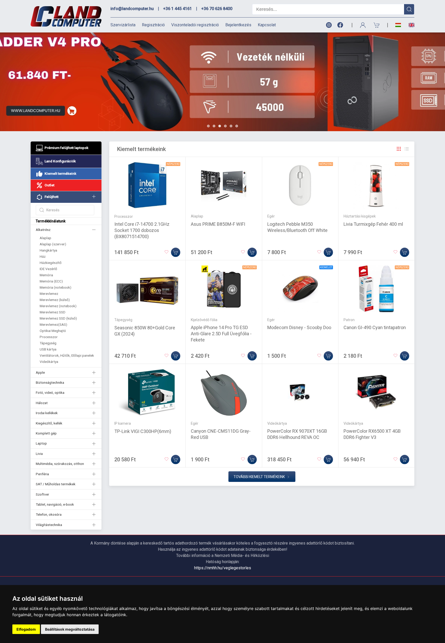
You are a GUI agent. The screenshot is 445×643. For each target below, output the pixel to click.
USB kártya (48, 349)
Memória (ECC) (51, 281)
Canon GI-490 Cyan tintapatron (375, 327)
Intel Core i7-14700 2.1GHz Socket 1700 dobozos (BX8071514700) (141, 230)
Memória (46, 275)
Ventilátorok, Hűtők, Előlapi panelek (67, 355)
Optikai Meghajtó (53, 331)
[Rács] (398, 149)
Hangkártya (48, 250)
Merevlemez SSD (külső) (58, 318)
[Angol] (409, 25)
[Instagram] (328, 25)
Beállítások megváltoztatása (70, 629)
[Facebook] (341, 25)
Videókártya (49, 362)
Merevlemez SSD (52, 312)
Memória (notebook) (55, 287)
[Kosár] (377, 25)
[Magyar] (398, 25)
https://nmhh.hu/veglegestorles (222, 567)
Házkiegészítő (51, 263)
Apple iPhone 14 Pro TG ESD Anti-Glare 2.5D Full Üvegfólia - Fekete (221, 334)
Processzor (49, 337)
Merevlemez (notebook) (58, 306)
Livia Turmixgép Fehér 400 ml (373, 224)
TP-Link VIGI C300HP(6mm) (142, 431)
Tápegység (48, 343)
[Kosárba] (175, 252)
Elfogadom (26, 629)
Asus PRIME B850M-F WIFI (218, 224)
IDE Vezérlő (48, 269)
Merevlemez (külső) (55, 300)
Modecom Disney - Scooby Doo (299, 327)
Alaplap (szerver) (53, 244)
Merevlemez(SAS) (53, 324)
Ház (43, 256)
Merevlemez (49, 293)
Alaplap (45, 238)
